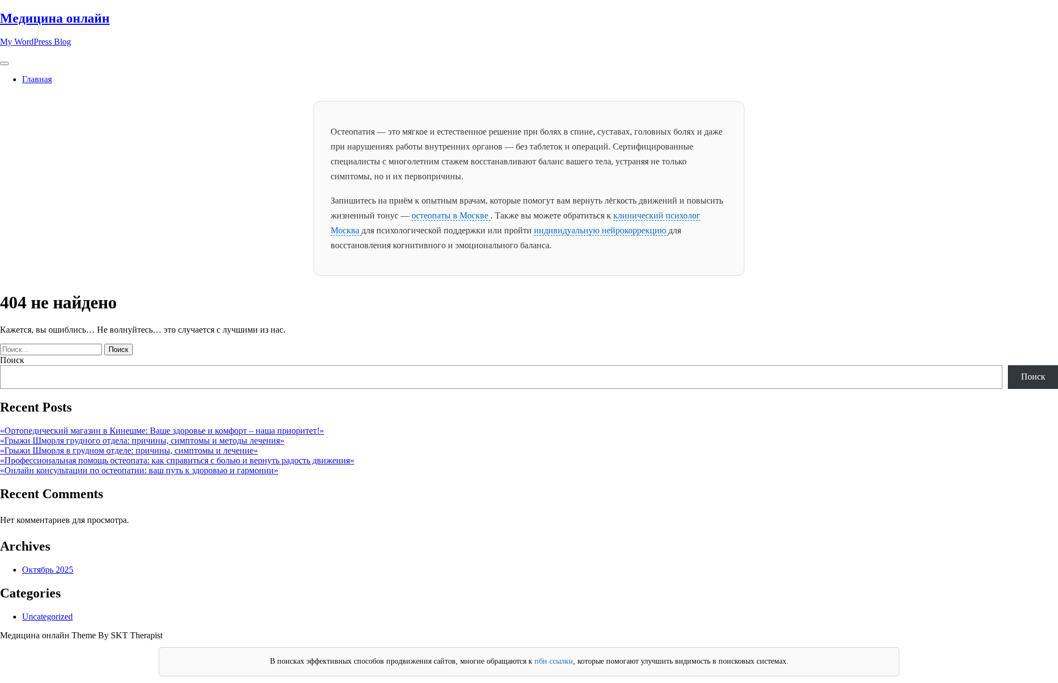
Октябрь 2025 (47, 569)
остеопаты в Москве (451, 215)
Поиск (12, 360)
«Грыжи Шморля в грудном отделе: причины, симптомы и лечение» (129, 450)
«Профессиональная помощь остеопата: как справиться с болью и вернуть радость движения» (177, 460)
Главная (37, 79)
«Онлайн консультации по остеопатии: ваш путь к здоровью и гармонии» (139, 470)
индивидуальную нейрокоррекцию (601, 230)
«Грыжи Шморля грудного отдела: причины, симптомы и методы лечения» (142, 440)
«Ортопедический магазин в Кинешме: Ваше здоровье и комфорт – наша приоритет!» (162, 430)
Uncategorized (47, 616)
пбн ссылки (554, 661)
